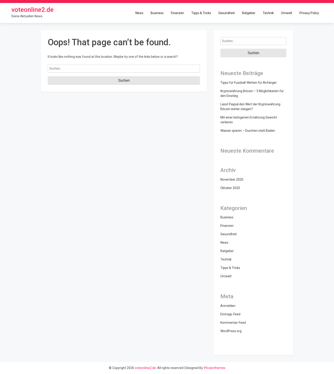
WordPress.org (231, 331)
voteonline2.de (32, 9)
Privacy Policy (309, 13)
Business (157, 13)
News (139, 13)
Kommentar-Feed (233, 322)
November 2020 (231, 179)
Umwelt (286, 13)
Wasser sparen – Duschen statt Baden (247, 130)
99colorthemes (214, 368)
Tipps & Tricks (201, 13)
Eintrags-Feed (230, 314)
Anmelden (227, 306)
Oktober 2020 (230, 188)
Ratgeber (248, 13)
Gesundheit (226, 13)
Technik (268, 13)
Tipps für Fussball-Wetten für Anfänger (248, 82)
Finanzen (177, 13)
